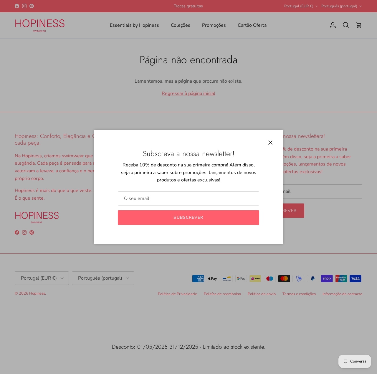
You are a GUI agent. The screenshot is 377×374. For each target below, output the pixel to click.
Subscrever (188, 217)
